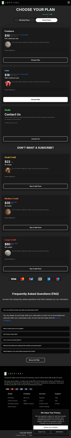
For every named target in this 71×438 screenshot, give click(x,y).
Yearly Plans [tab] (46, 20)
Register (42, 397)
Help (56, 397)
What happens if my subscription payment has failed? (19, 351)
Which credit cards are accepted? (13, 328)
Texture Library (12, 400)
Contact (57, 403)
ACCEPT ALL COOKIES (51, 427)
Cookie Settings (44, 406)
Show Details (9, 50)
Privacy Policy (21, 435)
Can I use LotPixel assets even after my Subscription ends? (20, 310)
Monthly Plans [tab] (24, 20)
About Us (26, 397)
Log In (41, 400)
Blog (24, 400)
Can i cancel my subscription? (12, 340)
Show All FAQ (34, 360)
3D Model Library (13, 403)
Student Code (43, 403)
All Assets (11, 397)
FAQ (56, 400)
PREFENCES (59, 432)
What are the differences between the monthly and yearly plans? (22, 345)
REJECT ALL (42, 432)
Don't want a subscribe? (10, 334)
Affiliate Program (28, 403)
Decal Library (12, 406)
